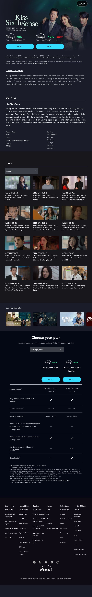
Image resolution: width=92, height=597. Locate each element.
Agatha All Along (79, 549)
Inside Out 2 (77, 521)
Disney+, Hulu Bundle (39, 514)
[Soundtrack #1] (18, 319)
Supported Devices (24, 533)
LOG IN (82, 4)
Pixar (47, 514)
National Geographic (52, 528)
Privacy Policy (9, 509)
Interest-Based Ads (10, 538)
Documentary (64, 533)
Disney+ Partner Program (23, 553)
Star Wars (49, 523)
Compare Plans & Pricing (38, 542)
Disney (48, 509)
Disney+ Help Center (63, 480)
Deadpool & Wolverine (77, 515)
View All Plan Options (14, 71)
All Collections (64, 509)
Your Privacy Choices (11, 533)
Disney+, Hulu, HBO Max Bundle (38, 527)
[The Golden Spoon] (45, 319)
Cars (75, 545)
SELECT (20, 46)
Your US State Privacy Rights (11, 523)
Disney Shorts (64, 528)
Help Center (22, 528)
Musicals (62, 514)
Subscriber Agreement (11, 528)
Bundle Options (37, 509)
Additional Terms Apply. (40, 63)
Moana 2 (76, 526)
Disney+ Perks (23, 514)
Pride (61, 537)
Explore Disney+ (23, 509)
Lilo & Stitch (77, 530)
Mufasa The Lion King (80, 554)
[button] (25, 506)
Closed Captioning (24, 542)
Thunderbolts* (78, 540)
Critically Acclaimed (66, 519)
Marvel (48, 519)
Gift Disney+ (22, 547)
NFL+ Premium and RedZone (38, 534)
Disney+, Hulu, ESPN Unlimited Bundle (39, 520)
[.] (34, 562)
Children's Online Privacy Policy (10, 515)
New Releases (23, 519)
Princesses (63, 542)
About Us (21, 537)
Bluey (75, 535)
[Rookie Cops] (72, 319)
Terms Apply (14, 465)
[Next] (88, 319)
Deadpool (77, 509)
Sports (62, 523)
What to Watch (23, 523)
